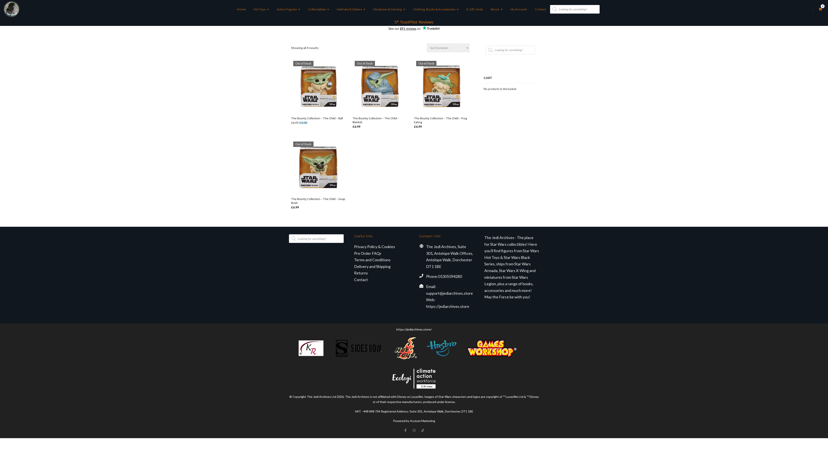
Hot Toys (259, 9)
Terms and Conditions (372, 259)
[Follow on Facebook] (405, 430)
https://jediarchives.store (447, 306)
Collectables (317, 9)
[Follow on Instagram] (414, 430)
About (495, 9)
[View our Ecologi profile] (414, 378)
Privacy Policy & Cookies (374, 246)
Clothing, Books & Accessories (434, 9)
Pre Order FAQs (367, 253)
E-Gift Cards (474, 9)
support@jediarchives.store (449, 293)
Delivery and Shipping (372, 266)
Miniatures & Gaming (387, 9)
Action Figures (287, 9)
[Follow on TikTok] (422, 430)
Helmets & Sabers (349, 9)
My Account (518, 9)
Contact (540, 9)
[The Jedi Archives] (11, 9)
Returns (361, 273)
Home (241, 9)
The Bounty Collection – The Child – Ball (317, 118)
